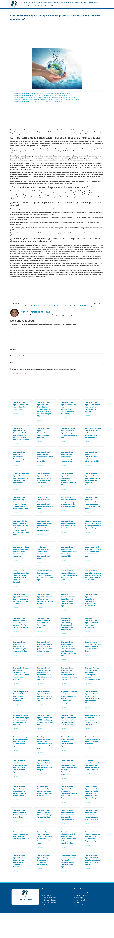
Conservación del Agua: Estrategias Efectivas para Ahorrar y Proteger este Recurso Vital (92, 814)
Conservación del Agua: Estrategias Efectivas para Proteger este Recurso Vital (43, 860)
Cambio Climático (65, 2)
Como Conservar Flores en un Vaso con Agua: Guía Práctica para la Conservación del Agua (93, 646)
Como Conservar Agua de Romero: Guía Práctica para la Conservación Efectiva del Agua (68, 814)
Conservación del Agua (79, 2)
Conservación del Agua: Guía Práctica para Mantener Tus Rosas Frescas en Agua (44, 622)
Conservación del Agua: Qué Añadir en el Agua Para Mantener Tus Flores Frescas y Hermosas (20, 622)
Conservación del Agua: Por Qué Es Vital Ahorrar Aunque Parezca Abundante (38, 101)
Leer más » (16, 413)
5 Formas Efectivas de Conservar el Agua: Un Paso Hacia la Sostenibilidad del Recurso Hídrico (93, 432)
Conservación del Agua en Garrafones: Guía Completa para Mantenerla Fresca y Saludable (20, 599)
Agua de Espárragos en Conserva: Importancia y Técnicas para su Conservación (92, 719)
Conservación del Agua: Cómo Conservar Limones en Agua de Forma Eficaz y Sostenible (92, 456)
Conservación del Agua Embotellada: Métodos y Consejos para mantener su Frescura (92, 860)
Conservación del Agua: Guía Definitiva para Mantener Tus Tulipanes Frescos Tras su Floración (69, 719)
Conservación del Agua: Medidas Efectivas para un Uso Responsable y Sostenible (45, 456)
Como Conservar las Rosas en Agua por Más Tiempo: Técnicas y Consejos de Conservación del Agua (46, 99)
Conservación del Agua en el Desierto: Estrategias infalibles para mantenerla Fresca (69, 575)
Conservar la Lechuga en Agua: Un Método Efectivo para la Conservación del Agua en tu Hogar (21, 551)
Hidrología (24, 6)
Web (11, 362)
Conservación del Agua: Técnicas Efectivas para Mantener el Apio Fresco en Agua (67, 456)
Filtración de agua (93, 2)
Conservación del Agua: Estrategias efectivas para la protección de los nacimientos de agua (20, 791)
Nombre (13, 349)
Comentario (14, 328)
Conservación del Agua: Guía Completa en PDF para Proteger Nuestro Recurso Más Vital (45, 719)
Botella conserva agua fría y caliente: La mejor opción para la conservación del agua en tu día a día (69, 501)
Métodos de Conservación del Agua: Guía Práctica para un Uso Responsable (92, 622)
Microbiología (32, 6)
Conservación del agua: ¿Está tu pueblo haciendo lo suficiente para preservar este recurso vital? (93, 575)
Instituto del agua (25, 899)
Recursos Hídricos (50, 6)
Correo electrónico (17, 355)
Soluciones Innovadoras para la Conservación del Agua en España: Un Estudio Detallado (92, 765)
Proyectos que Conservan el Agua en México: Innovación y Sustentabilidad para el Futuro (45, 791)
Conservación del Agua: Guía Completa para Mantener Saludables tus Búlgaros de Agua (93, 836)
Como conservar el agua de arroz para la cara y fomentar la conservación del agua (93, 551)
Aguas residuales (42, 2)
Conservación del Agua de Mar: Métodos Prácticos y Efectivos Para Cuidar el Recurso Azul (43, 95)
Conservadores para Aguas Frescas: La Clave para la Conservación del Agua (68, 741)
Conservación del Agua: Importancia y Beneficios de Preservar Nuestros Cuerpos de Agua (44, 525)
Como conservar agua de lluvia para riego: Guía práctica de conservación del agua (21, 741)
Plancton (40, 6)
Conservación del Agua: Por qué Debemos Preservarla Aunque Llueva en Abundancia (45, 432)
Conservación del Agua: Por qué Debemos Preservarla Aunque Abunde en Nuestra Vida (69, 551)
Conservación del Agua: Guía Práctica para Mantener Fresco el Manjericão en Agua (44, 765)
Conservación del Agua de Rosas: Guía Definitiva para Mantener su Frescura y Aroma (45, 599)
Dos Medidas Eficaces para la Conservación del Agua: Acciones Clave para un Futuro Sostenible (44, 97)
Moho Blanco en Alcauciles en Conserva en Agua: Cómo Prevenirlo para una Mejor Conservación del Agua (69, 767)
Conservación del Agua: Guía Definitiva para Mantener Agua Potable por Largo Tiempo (45, 696)
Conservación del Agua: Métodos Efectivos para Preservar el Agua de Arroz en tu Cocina (20, 646)
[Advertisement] (57, 35)
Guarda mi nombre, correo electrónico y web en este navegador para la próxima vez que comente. (44, 369)
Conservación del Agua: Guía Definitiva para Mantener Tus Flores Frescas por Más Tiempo (45, 478)
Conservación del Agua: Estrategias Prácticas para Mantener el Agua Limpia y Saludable (42, 93)
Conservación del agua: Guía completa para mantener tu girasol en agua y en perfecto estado (44, 646)
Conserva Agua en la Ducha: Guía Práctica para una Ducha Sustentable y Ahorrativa (20, 696)
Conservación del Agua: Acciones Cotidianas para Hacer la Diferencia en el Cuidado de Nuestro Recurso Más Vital (69, 648)
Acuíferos (32, 2)
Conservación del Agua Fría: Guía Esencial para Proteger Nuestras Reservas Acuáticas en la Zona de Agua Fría (44, 409)
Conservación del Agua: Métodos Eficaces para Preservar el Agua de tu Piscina (20, 456)
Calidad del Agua (53, 2)
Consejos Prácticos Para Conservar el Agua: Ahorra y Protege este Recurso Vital (69, 432)
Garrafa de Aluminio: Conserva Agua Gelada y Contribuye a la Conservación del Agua (45, 575)
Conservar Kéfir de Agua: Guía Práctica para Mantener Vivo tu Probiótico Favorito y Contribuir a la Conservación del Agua (21, 528)
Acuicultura (24, 2)
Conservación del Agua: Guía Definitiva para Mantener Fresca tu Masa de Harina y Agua (93, 406)
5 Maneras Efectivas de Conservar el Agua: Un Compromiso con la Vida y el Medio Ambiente (21, 719)
